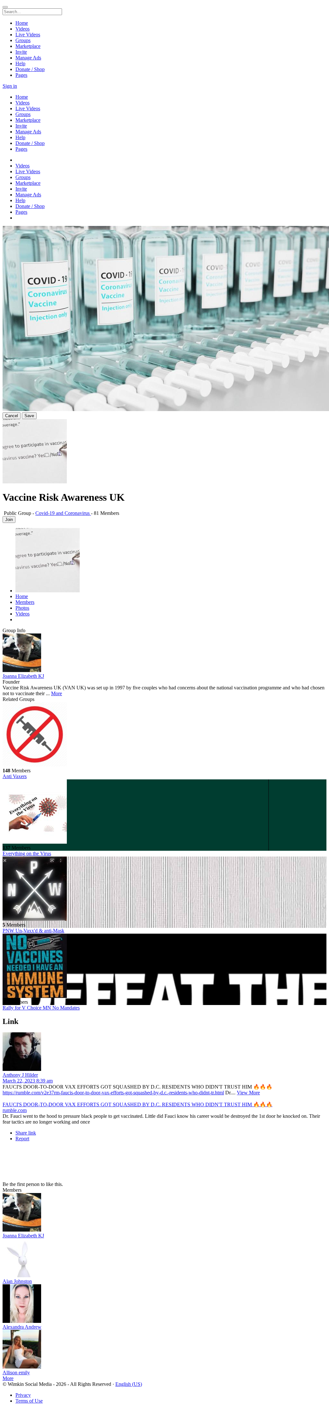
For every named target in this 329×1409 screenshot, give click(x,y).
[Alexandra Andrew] (164, 1304)
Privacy (23, 1395)
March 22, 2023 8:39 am (28, 1080)
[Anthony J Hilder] (164, 1052)
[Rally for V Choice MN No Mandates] (164, 966)
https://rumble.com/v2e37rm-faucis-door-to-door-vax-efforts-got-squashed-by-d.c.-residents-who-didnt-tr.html (113, 1092)
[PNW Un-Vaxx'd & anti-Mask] (164, 889)
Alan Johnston (17, 1281)
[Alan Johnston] (164, 1259)
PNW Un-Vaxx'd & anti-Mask (33, 930)
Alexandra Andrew (22, 1327)
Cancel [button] (11, 415)
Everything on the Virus (27, 853)
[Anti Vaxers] (164, 735)
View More (248, 1092)
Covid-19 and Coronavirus (63, 513)
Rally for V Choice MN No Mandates (41, 1007)
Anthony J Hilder (20, 1075)
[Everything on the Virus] (164, 812)
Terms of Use (29, 1401)
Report (22, 1138)
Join (9, 519)
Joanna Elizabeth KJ (23, 676)
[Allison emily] (164, 1350)
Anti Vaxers (15, 776)
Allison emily (16, 1372)
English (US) (128, 1384)
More (56, 693)
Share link (25, 1132)
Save (29, 415)
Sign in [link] (10, 86)
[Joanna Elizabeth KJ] (164, 653)
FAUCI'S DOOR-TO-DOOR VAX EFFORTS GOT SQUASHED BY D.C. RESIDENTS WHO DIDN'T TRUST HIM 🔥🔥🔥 (137, 1104)
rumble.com (15, 1110)
